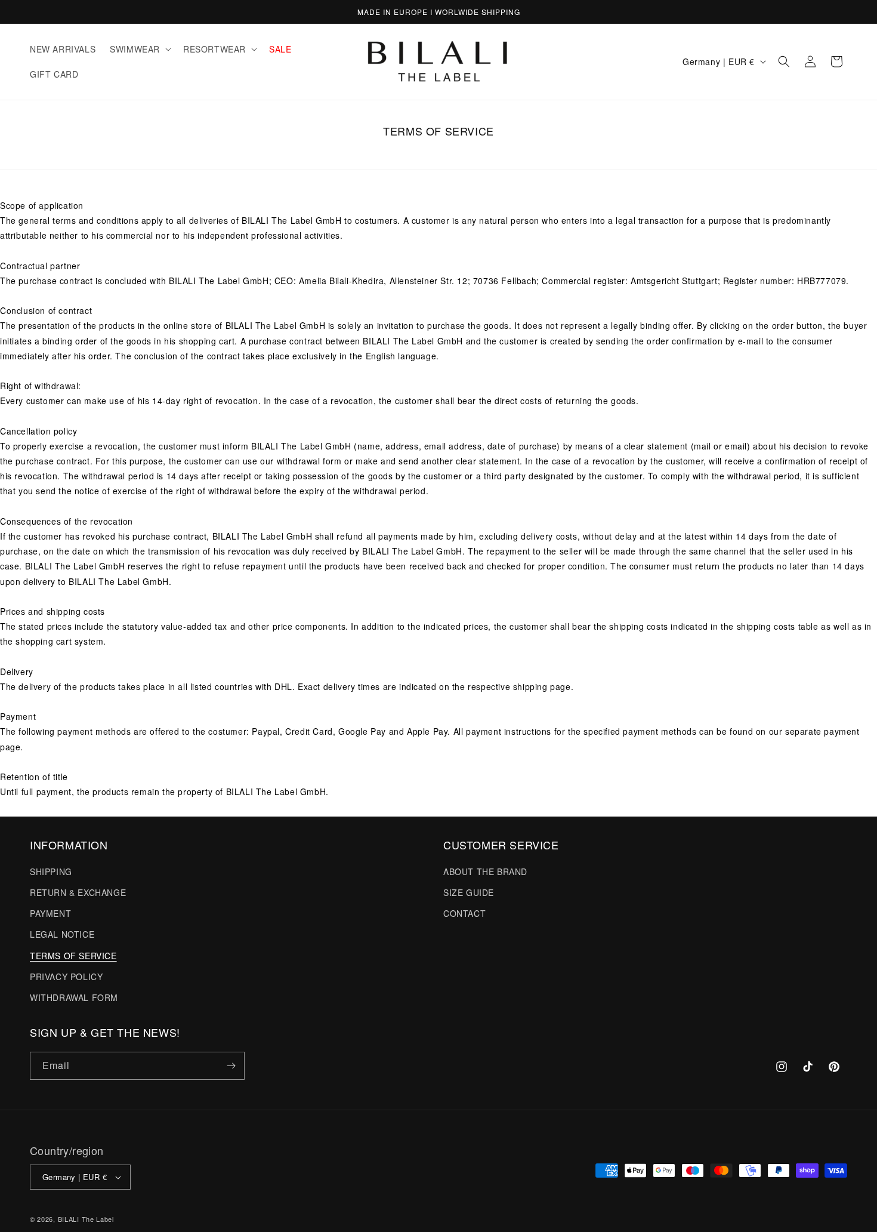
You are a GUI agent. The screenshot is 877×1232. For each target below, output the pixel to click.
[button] (139, 48)
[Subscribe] (231, 1066)
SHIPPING (51, 871)
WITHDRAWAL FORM (74, 997)
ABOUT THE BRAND (485, 871)
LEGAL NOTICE (62, 934)
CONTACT (464, 913)
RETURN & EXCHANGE (78, 892)
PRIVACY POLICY (66, 976)
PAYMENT (50, 913)
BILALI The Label (86, 1219)
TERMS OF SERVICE (73, 955)
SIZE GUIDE (468, 892)
